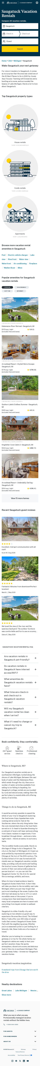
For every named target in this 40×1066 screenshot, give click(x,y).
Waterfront (6, 264)
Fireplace (33, 264)
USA (10, 61)
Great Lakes (7, 991)
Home (4, 61)
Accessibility (11, 1055)
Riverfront (12, 259)
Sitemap (23, 1049)
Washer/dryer (9, 268)
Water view (23, 259)
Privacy (34, 1049)
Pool (3, 255)
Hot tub (7, 291)
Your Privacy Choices (23, 1055)
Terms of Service (20, 1051)
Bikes (20, 268)
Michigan (17, 61)
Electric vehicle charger (18, 255)
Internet (20, 291)
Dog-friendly (21, 287)
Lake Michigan (21, 991)
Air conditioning (20, 264)
